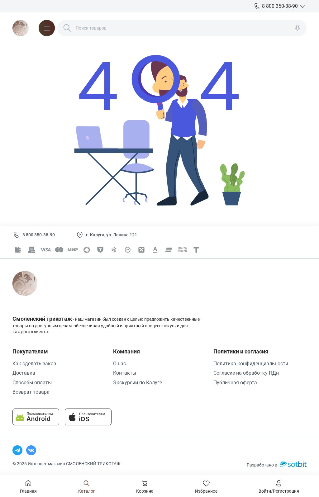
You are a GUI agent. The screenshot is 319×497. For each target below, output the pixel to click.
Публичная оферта (235, 383)
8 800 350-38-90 (38, 234)
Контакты (124, 373)
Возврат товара (31, 392)
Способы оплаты (32, 383)
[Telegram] (17, 450)
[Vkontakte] (31, 450)
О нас (119, 364)
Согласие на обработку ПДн (246, 373)
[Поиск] (67, 28)
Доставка (23, 373)
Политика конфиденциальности (250, 364)
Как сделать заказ (34, 364)
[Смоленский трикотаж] (20, 28)
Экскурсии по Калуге (137, 383)
